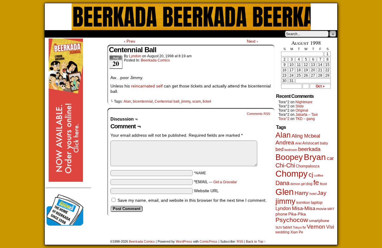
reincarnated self (146, 86)
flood (323, 184)
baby (324, 143)
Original (301, 110)
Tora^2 (283, 119)
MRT (331, 209)
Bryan (315, 157)
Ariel (298, 143)
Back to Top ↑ (256, 241)
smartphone (319, 220)
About (71, 33)
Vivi (330, 226)
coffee (318, 175)
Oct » (320, 86)
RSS (240, 241)
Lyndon (135, 56)
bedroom (290, 150)
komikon (303, 203)
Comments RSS (258, 113)
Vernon (316, 227)
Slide (299, 106)
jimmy (185, 101)
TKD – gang (305, 119)
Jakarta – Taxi (306, 115)
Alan (127, 101)
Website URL (206, 190)
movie (321, 209)
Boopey (289, 157)
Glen (284, 192)
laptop (317, 202)
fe (316, 183)
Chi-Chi (285, 165)
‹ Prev (129, 41)
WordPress (184, 241)
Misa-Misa (303, 208)
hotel (312, 193)
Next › (252, 41)
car (330, 158)
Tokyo (297, 227)
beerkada (309, 149)
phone (281, 214)
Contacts (112, 33)
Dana (282, 183)
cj (311, 174)
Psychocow (291, 219)
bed (279, 149)
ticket (207, 101)
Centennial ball (167, 101)
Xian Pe (296, 232)
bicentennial (143, 101)
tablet (287, 227)
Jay (321, 193)
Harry (302, 193)
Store (89, 33)
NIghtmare (303, 102)
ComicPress (209, 241)
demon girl (297, 184)
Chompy (291, 173)
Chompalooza (307, 166)
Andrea (284, 142)
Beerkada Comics (191, 16)
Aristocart (310, 143)
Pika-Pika (297, 214)
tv (304, 227)
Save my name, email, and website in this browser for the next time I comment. (192, 200)
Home (53, 33)
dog (309, 184)
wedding (282, 232)
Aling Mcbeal (306, 136)
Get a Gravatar (225, 182)
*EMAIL (215, 181)
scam (196, 101)
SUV (278, 227)
